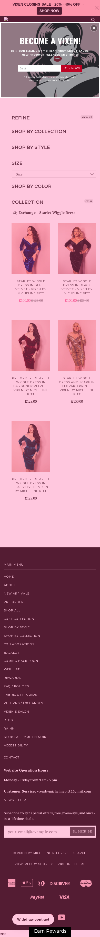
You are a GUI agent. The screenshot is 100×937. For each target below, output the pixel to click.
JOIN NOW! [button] (71, 68)
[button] (94, 28)
